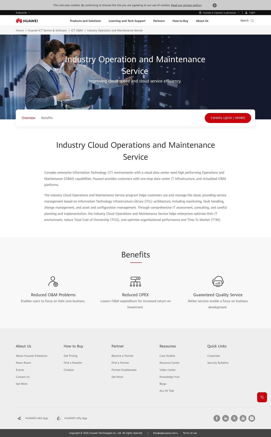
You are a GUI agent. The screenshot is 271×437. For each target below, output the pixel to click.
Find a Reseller (73, 362)
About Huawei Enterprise (31, 355)
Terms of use (190, 433)
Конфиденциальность (165, 433)
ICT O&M (77, 30)
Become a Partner (122, 355)
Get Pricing (70, 355)
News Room (23, 362)
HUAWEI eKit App (36, 418)
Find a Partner (120, 362)
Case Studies (167, 355)
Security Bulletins (218, 362)
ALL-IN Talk (167, 390)
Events (20, 369)
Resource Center (170, 362)
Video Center (168, 369)
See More (21, 383)
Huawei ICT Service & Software (47, 30)
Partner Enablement (123, 369)
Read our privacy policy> (186, 5)
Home (20, 30)
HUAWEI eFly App (75, 418)
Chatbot (69, 369)
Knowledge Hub (170, 376)
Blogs (163, 383)
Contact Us (23, 376)
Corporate (213, 355)
